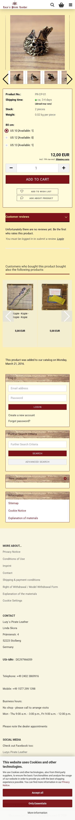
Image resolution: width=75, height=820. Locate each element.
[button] (5, 79)
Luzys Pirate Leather (15, 752)
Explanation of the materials (20, 594)
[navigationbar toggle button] (70, 4)
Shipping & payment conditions (21, 580)
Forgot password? (19, 421)
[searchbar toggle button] (52, 4)
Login (60, 239)
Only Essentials (37, 803)
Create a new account (21, 415)
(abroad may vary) (43, 104)
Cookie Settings (12, 600)
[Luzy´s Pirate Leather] (13, 4)
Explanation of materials (23, 518)
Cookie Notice (17, 510)
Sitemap (13, 503)
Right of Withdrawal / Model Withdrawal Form (30, 587)
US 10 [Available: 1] (21, 130)
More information (37, 812)
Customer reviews (17, 216)
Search (37, 453)
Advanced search (37, 461)
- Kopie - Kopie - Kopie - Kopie (20, 315)
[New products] (65, 479)
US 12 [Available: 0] (21, 137)
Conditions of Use (14, 559)
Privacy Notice (11, 551)
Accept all (37, 792)
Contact (7, 573)
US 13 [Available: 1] (21, 145)
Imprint (7, 565)
